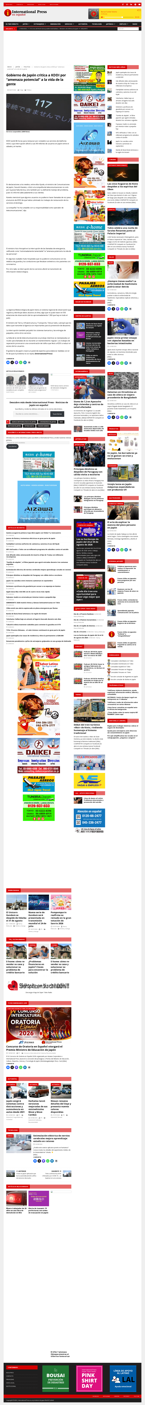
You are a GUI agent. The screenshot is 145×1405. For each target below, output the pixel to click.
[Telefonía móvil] (38, 129)
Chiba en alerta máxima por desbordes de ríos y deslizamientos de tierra (93, 359)
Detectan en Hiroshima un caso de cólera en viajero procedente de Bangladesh (122, 395)
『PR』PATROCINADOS (16, 939)
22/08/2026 (112, 346)
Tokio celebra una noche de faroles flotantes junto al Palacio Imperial (122, 230)
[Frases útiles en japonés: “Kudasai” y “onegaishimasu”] (111, 634)
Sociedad (9, 1119)
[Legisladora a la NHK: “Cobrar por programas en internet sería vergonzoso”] (38, 379)
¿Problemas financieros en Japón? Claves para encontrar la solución (38, 967)
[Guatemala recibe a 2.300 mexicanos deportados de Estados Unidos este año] (78, 429)
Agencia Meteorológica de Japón (24, 422)
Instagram (106, 1396)
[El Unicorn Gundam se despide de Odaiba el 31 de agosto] (16, 902)
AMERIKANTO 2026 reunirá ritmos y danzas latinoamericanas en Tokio (33, 603)
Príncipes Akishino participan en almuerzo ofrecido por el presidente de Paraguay (94, 510)
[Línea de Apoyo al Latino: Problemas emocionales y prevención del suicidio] (78, 800)
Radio (135, 24)
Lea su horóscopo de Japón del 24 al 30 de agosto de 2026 (87, 542)
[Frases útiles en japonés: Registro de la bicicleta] (111, 623)
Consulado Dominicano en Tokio (121, 664)
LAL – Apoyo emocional (84, 793)
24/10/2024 (89, 687)
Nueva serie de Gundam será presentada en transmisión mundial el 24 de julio (37, 919)
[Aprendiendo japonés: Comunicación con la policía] (111, 613)
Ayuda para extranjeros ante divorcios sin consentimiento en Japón (122, 732)
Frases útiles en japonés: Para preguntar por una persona (127, 580)
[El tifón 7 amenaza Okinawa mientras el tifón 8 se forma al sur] (61, 1270)
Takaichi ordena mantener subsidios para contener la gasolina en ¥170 (33, 625)
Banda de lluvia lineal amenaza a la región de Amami (26, 614)
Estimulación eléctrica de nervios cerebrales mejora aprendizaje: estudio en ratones (38, 570)
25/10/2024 (89, 672)
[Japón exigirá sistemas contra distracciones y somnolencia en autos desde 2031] (16, 1091)
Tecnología (97, 24)
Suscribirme (12, 446)
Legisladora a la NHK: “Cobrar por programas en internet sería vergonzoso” (37, 388)
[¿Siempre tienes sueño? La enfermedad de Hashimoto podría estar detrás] (123, 270)
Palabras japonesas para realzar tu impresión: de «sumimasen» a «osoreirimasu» (127, 569)
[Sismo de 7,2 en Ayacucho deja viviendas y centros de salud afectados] (89, 387)
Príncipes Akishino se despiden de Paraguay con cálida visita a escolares (34, 575)
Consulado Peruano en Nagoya (121, 669)
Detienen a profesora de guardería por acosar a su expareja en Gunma (33, 586)
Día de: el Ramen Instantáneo (85, 620)
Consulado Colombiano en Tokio (121, 661)
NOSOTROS (9, 4)
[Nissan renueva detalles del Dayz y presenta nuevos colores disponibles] (61, 1091)
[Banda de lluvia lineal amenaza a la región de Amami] (80, 326)
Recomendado (51, 1053)
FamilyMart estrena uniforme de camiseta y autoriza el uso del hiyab (32, 544)
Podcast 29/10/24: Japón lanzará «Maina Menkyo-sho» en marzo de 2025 (93, 653)
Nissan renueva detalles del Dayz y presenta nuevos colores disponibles (61, 1106)
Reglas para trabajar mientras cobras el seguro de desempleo (122, 727)
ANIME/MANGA (13, 890)
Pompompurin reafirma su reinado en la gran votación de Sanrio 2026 (61, 918)
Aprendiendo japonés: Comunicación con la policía (128, 612)
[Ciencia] (18, 1143)
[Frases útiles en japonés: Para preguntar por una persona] (111, 581)
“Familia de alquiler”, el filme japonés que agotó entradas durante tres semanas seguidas (37, 563)
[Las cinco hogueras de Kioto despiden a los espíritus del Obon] (123, 172)
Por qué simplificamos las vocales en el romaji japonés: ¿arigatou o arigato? (122, 737)
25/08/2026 (11, 616)
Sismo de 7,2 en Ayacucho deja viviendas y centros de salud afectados (88, 404)
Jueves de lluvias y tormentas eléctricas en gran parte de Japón (30, 538)
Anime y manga (20, 926)
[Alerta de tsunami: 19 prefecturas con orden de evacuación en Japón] (38, 1198)
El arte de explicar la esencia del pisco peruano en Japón (121, 525)
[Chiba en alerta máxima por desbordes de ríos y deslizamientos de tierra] (80, 357)
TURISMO (112, 160)
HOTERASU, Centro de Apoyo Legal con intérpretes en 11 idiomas (122, 698)
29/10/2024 (89, 658)
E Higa (21, 90)
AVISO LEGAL (42, 4)
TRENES (78, 695)
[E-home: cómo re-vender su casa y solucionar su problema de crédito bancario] (16, 951)
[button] (38, 112)
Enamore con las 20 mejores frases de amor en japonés (128, 591)
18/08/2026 (11, 1053)
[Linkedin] (131, 4)
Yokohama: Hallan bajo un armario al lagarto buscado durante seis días (33, 619)
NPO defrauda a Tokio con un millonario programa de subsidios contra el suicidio (37, 549)
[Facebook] (123, 4)
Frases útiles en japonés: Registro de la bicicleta (127, 622)
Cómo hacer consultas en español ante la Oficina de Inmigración (122, 708)
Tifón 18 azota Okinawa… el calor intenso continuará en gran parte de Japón (35, 630)
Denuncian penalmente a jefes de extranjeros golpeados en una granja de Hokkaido (38, 641)
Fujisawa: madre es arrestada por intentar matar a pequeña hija (31, 597)
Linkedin (116, 1396)
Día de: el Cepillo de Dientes (84, 626)
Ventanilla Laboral (117, 721)
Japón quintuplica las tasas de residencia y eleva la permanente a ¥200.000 (34, 636)
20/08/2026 (112, 400)
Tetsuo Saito (29, 426)
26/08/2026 (11, 541)
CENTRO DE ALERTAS (83, 316)
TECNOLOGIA (13, 1130)
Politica (29, 90)
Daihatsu (38, 1120)
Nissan (60, 1117)
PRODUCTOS (113, 429)
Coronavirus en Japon (48, 422)
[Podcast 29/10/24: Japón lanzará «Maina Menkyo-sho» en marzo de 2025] (78, 654)
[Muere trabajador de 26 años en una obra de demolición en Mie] (16, 1198)
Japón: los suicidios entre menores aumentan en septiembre (29, 581)
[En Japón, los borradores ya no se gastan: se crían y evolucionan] (123, 442)
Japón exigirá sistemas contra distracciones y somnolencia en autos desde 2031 (15, 1106)
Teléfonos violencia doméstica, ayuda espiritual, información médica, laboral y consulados (122, 692)
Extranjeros (39, 24)
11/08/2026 (11, 924)
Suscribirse (57, 414)
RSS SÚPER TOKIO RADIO (86, 609)
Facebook (96, 1396)
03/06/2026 (112, 531)
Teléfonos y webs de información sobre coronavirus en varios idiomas (122, 703)
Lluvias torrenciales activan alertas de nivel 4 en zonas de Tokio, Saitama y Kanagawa (93, 347)
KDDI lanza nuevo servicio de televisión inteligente (60, 387)
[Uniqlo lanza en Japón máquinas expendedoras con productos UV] (123, 473)
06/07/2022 (12, 90)
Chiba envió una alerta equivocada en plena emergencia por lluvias (32, 608)
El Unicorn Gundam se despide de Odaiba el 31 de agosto (16, 916)
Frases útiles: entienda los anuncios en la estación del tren (128, 602)
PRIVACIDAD (30, 4)
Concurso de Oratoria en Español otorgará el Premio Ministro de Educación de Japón (34, 1048)
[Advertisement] (72, 49)
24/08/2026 (11, 1115)
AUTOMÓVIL (12, 1079)
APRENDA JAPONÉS (116, 561)
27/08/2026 (11, 535)
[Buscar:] (128, 29)
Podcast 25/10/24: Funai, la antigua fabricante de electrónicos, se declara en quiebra (94, 667)
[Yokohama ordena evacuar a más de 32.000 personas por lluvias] (80, 335)
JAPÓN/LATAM (80, 439)
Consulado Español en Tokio (120, 667)
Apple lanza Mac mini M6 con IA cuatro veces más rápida (28, 592)
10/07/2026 (33, 929)
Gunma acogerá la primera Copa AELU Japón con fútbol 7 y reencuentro (33, 533)
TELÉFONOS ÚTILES (116, 685)
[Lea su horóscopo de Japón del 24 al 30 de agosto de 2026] (89, 529)
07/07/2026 (56, 926)
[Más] (65, 1061)
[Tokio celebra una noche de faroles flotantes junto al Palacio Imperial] (123, 217)
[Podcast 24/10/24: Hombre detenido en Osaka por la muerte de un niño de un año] (78, 681)
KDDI (61, 422)
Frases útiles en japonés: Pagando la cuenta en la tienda (127, 645)
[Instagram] (127, 4)
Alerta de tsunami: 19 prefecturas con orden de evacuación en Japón (38, 1210)
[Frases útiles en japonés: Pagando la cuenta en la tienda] (111, 645)
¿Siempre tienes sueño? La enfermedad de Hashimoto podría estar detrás (122, 284)
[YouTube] (139, 4)
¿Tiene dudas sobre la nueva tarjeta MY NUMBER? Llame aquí (122, 713)
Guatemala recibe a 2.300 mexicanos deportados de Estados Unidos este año (94, 428)
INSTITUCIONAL (54, 4)
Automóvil (83, 24)
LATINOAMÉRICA (81, 371)
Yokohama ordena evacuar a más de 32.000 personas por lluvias (93, 336)
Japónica (109, 24)
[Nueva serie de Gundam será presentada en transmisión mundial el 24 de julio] (38, 902)
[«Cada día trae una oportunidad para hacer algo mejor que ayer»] (89, 581)
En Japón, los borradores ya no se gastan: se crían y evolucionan (122, 456)
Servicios (68, 24)
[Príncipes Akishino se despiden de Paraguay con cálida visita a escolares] (89, 455)
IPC (41, 929)
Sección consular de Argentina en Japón (124, 677)
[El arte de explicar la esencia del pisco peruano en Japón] (123, 511)
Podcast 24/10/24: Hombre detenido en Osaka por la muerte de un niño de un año (94, 681)
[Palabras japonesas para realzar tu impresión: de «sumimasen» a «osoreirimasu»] (111, 568)
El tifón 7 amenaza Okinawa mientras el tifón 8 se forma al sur (60, 1354)
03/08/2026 (33, 1118)
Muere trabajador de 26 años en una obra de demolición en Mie (16, 1210)
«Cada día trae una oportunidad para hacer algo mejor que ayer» (88, 595)
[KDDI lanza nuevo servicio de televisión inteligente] (61, 379)
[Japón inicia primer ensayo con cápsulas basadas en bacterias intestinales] (123, 326)
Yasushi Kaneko (43, 426)
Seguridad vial (18, 1117)
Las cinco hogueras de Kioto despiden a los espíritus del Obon (122, 186)
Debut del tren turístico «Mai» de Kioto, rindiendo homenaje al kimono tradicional (88, 728)
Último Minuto (12, 24)
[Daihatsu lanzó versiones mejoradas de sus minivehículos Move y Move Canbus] (38, 1091)
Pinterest (126, 1396)
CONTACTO (19, 4)
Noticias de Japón (14, 426)
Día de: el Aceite (80, 632)
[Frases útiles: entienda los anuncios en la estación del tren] (111, 602)
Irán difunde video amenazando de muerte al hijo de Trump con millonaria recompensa (34, 556)
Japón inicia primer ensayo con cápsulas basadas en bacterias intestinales (122, 340)
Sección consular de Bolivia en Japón (123, 679)
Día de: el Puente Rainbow (84, 614)
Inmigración (55, 24)
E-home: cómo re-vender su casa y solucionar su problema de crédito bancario (15, 967)
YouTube (136, 1396)
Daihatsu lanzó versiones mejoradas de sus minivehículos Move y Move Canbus (37, 1108)
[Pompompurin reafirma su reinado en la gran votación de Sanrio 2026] (61, 902)
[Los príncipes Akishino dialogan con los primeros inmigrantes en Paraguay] (78, 499)
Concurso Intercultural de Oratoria (35, 1053)
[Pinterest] (135, 4)
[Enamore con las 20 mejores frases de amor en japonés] (111, 591)
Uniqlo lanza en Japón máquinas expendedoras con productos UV (120, 487)
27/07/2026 (56, 1115)
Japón (25, 24)
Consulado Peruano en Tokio (120, 672)
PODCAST (78, 646)
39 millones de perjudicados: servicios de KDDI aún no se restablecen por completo (16, 388)
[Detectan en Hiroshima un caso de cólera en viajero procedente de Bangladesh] (123, 381)
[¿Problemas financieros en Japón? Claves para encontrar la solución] (38, 951)
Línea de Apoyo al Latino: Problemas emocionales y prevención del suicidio (93, 800)
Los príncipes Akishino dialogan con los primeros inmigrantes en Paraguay (94, 498)
